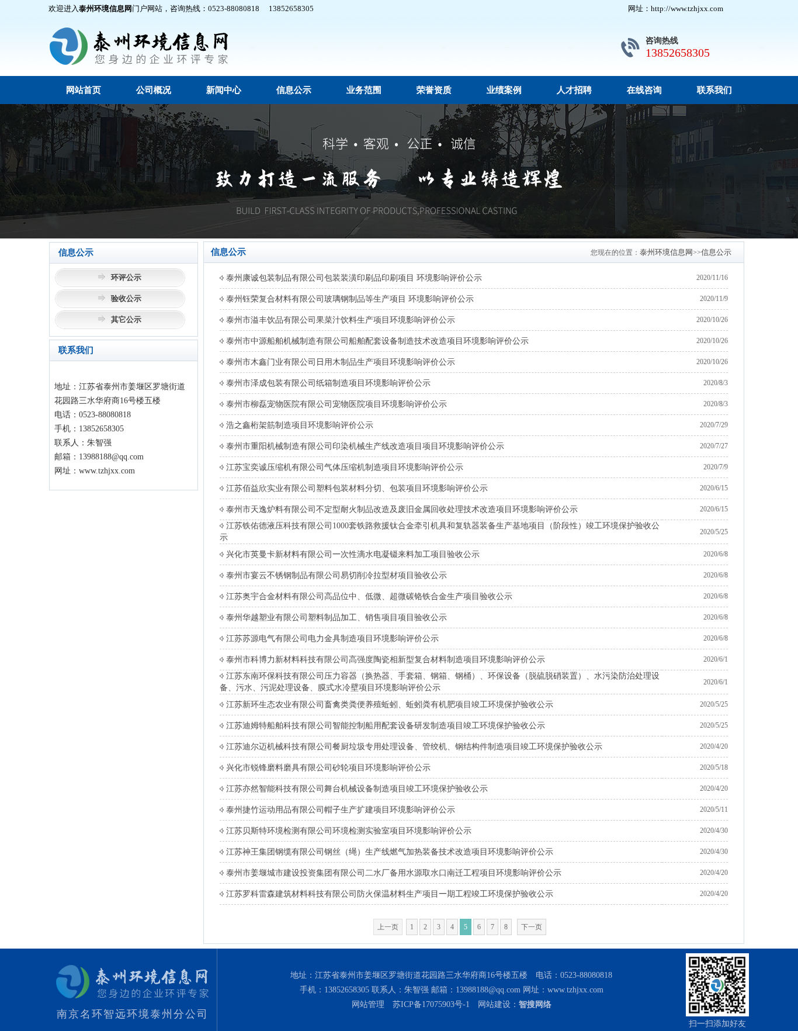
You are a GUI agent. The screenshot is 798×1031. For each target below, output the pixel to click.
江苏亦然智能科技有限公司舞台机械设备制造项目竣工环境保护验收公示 (356, 788)
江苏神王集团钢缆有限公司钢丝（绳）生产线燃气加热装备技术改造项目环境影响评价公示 (388, 851)
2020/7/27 (714, 446)
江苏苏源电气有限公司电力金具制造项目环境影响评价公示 (331, 638)
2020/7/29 (714, 425)
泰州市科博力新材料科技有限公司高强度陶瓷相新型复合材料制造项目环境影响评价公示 (384, 659)
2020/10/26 (712, 320)
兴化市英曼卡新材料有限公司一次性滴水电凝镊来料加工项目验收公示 (352, 554)
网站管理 (368, 1004)
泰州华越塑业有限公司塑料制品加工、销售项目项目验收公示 (335, 617)
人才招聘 (574, 90)
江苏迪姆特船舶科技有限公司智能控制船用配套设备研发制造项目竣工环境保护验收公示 (384, 725)
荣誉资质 (434, 90)
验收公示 (126, 298)
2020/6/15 (714, 488)
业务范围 (363, 90)
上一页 (387, 927)
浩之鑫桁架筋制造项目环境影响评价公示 (298, 425)
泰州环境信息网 (666, 252)
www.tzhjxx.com (575, 989)
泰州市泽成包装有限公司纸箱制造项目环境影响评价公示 (327, 383)
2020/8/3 (715, 383)
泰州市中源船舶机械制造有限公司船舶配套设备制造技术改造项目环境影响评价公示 (376, 341)
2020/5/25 (714, 532)
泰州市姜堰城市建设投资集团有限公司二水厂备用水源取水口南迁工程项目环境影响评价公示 (392, 873)
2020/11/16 (712, 278)
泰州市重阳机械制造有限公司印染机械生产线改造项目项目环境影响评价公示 (364, 446)
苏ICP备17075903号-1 (431, 1004)
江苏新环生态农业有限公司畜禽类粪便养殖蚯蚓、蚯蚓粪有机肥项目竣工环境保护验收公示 (388, 704)
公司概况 (153, 90)
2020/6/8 (715, 554)
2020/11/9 (714, 299)
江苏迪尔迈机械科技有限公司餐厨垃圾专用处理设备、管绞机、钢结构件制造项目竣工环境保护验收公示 (413, 746)
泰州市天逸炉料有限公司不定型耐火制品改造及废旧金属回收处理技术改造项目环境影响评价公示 (401, 509)
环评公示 (126, 277)
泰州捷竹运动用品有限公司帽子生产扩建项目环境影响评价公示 (339, 809)
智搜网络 (535, 1004)
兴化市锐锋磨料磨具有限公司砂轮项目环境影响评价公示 (327, 767)
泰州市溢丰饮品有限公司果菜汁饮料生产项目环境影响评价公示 (339, 320)
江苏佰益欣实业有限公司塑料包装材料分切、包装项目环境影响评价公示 (356, 488)
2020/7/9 (715, 467)
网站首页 (83, 90)
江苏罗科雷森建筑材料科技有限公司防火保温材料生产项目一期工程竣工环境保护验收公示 (388, 894)
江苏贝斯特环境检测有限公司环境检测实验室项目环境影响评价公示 (347, 830)
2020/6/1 (715, 659)
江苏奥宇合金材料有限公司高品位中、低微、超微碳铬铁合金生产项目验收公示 (368, 596)
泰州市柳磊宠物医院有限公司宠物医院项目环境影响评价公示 (335, 404)
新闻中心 (223, 90)
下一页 (531, 927)
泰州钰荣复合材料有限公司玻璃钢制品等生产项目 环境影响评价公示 (349, 299)
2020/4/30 (714, 830)
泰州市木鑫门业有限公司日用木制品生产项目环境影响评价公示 (339, 362)
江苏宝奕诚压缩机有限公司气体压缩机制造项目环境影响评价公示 (343, 467)
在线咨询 (644, 90)
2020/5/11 (714, 809)
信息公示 (293, 90)
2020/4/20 (714, 746)
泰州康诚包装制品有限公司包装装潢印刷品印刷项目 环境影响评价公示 (353, 278)
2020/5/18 (714, 767)
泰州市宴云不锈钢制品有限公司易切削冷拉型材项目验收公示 (335, 575)
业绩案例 (504, 90)
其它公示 (126, 319)
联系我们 (714, 90)
